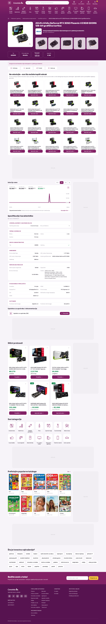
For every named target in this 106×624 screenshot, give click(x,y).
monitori (35, 558)
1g (69, 182)
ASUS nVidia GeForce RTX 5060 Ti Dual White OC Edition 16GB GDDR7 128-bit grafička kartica (17, 148)
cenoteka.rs (11, 602)
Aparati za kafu (45, 598)
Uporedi (28, 68)
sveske (28, 554)
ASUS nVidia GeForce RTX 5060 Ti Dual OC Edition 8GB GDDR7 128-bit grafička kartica (88, 129)
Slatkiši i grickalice (30, 431)
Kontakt (56, 593)
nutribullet (12, 562)
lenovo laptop (79, 554)
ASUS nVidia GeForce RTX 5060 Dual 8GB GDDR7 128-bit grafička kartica (34, 129)
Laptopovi (44, 596)
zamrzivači (79, 558)
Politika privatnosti (74, 596)
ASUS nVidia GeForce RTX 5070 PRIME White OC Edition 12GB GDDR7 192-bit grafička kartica (88, 148)
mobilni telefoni (25, 558)
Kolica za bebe (34, 593)
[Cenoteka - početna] (18, 3)
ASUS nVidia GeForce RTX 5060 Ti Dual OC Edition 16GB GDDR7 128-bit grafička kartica (70, 129)
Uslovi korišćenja (73, 593)
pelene (55, 562)
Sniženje (15, 68)
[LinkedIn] (17, 596)
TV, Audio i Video (39, 443)
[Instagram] (21, 596)
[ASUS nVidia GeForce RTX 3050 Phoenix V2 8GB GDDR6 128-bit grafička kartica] (20, 34)
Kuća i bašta (12, 443)
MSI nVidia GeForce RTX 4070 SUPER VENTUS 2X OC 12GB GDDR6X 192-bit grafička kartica (17, 368)
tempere (19, 554)
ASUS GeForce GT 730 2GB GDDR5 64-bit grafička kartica (17, 110)
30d (57, 182)
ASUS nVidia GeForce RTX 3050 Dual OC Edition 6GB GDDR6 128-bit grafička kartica (87, 110)
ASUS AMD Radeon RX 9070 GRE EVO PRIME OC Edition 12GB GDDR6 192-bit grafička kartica (35, 92)
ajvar (10, 566)
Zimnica (33, 615)
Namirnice (20, 430)
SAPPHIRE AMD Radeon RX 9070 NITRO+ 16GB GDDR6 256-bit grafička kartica (38, 404)
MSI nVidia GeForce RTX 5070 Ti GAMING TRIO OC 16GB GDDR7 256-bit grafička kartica (17, 404)
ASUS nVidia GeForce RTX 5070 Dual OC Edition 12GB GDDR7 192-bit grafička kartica (52, 148)
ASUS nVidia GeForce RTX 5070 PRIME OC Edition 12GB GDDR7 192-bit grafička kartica (70, 148)
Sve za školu (34, 613)
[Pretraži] (28, 3)
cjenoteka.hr (11, 605)
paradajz (45, 566)
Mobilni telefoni (46, 600)
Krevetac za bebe (35, 596)
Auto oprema (67, 443)
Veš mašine (34, 605)
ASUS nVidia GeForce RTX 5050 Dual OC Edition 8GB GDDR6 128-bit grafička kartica (16, 129)
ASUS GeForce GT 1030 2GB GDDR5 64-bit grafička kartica (88, 92)
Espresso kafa (34, 598)
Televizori (44, 607)
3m (61, 182)
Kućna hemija (57, 430)
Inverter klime (45, 593)
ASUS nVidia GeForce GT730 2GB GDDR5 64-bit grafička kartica (70, 110)
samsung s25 (13, 558)
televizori (89, 558)
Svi (68, 471)
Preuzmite (65, 313)
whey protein (93, 562)
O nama (56, 591)
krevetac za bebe (32, 562)
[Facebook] (9, 596)
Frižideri (44, 602)
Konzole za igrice (35, 607)
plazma (60, 566)
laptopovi (60, 554)
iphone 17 (90, 554)
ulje (17, 566)
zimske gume (56, 558)
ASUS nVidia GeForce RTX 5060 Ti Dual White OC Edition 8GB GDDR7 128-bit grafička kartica (34, 148)
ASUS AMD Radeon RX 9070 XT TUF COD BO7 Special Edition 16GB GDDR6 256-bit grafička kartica (70, 92)
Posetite (17, 377)
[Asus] (38, 31)
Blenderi (44, 591)
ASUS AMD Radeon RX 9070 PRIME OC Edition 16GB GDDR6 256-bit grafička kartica (52, 92)
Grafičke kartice (42, 18)
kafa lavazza (65, 562)
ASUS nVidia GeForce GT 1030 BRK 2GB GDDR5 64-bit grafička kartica (35, 110)
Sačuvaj (52, 68)
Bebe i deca (67, 430)
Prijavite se (93, 578)
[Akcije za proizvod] (30, 23)
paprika (37, 566)
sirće (22, 566)
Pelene (33, 591)
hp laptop (69, 554)
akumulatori (45, 558)
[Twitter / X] (13, 596)
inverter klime (68, 558)
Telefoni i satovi (58, 443)
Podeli (40, 68)
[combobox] (49, 3)
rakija (83, 562)
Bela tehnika (30, 443)
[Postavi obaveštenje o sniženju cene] (68, 187)
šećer (29, 566)
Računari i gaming (16, 18)
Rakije (32, 600)
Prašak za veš (34, 602)
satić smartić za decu (47, 554)
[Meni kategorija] (9, 2)
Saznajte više (64, 210)
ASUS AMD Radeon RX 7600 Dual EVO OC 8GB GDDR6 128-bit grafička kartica (17, 92)
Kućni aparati (21, 443)
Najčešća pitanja (73, 591)
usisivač (21, 562)
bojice (35, 554)
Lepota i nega (48, 430)
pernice (11, 554)
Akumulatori (45, 605)
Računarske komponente (29, 18)
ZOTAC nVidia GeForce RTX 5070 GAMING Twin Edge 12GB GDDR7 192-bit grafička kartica (60, 368)
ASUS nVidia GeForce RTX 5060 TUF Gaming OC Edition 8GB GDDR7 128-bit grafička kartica (53, 129)
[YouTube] (25, 596)
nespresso (75, 562)
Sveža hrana (12, 430)
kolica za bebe (45, 562)
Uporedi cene (16, 95)
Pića (39, 430)
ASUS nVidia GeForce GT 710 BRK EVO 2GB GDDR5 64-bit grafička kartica (53, 110)
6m (65, 182)
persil (53, 566)
